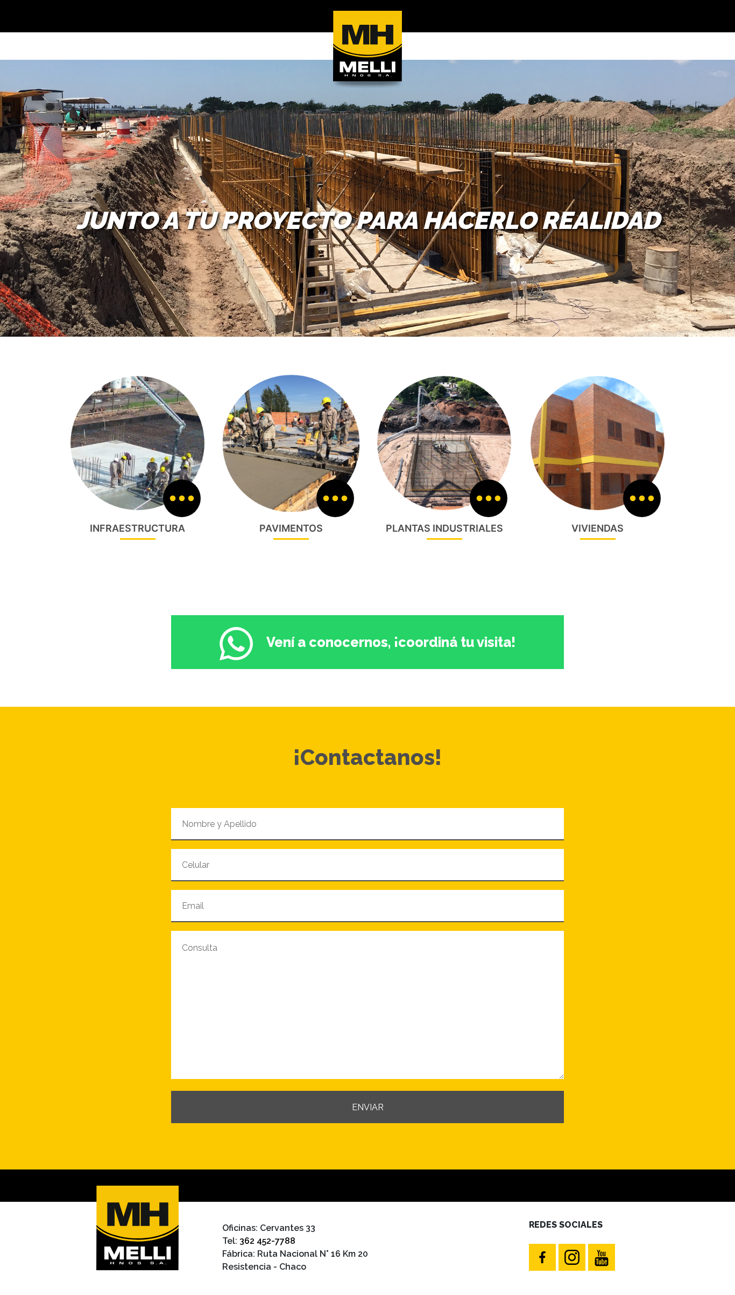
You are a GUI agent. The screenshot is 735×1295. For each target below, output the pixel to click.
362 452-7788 (267, 1241)
